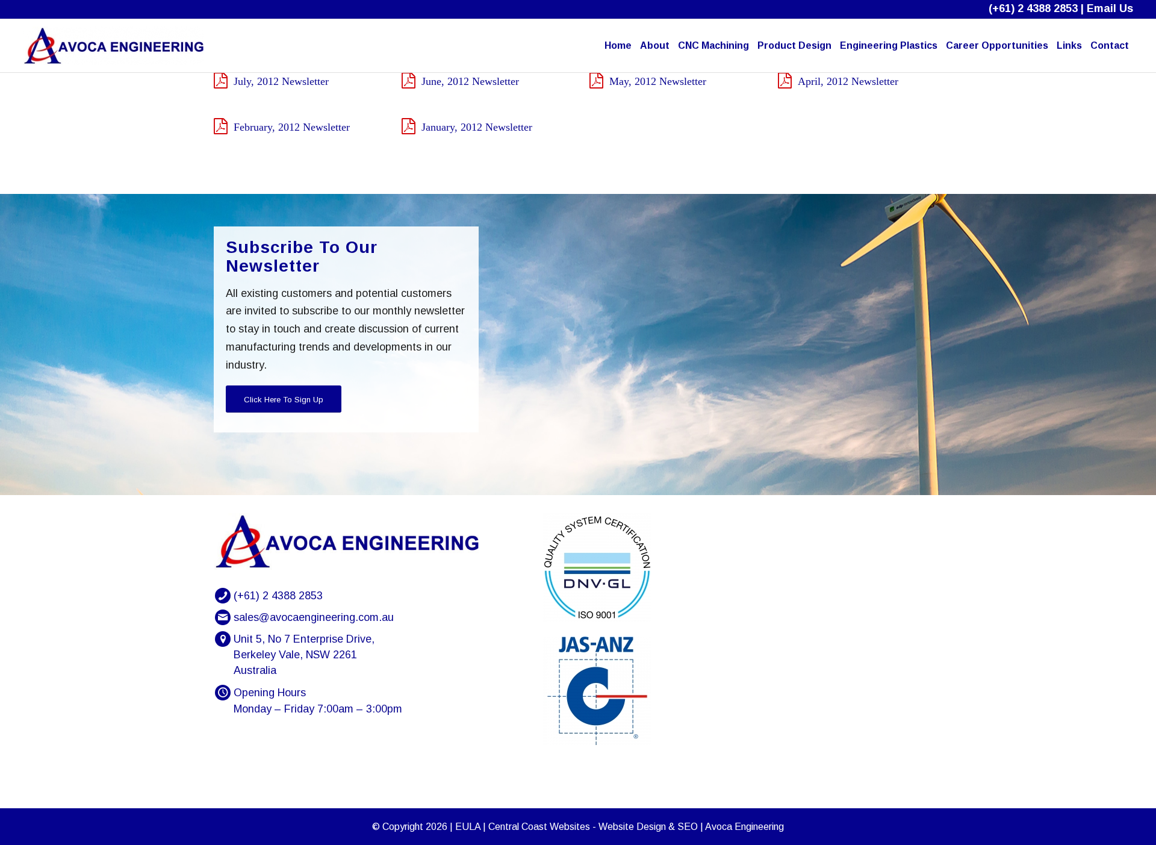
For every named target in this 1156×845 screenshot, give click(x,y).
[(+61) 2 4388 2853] (223, 595)
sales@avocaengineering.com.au (314, 617)
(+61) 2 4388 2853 (1033, 8)
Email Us (1110, 8)
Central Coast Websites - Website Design (577, 827)
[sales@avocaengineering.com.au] (223, 617)
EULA (467, 827)
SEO (687, 827)
